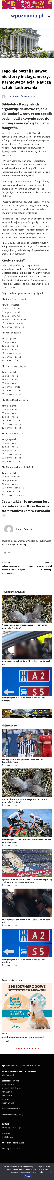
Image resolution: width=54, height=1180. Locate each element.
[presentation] (4, 1016)
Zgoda (27, 1176)
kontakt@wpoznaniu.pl (15, 544)
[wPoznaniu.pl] (27, 15)
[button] (16, 1048)
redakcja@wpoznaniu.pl (11, 1127)
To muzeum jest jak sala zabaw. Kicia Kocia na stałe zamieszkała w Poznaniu (26, 506)
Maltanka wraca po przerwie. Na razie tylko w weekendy (13, 567)
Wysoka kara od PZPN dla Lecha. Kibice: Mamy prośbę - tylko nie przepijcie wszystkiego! (27, 880)
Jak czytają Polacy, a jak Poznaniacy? (40, 566)
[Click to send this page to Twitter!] (9, 553)
